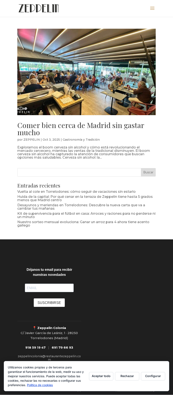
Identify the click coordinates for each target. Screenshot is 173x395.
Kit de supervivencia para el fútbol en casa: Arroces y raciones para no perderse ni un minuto (86, 215)
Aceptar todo (101, 376)
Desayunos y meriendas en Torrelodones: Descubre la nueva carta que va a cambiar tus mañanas (81, 206)
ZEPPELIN (31, 140)
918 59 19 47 (35, 347)
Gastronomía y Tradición (81, 140)
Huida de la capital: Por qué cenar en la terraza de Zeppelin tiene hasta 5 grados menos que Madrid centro (85, 198)
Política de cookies (40, 385)
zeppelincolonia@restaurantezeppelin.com (49, 357)
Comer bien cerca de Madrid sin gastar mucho (80, 128)
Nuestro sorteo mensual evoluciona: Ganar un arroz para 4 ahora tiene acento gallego (83, 223)
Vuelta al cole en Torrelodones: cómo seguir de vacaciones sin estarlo (76, 192)
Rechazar (127, 376)
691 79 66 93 (62, 347)
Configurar (153, 376)
